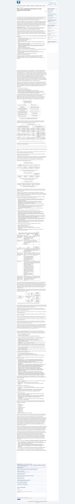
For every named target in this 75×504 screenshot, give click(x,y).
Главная (18, 5)
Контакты (34, 501)
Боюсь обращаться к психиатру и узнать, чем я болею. (52, 15)
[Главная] (18, 2)
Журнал (24, 5)
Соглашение (40, 501)
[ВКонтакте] (45, 11)
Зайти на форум (51, 23)
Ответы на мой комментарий (28, 498)
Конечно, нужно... (50, 27)
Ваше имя (18, 488)
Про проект (37, 501)
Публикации (28, 5)
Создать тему (55, 23)
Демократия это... (50, 31)
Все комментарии (21, 498)
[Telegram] (46, 11)
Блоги (41, 5)
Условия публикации (30, 501)
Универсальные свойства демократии (52, 32)
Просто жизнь (49, 12)
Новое (21, 5)
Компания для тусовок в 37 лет (52, 17)
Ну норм (49, 38)
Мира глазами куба (50, 10)
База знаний (32, 5)
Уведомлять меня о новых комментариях (23, 497)
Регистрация (50, 4)
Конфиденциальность (44, 501)
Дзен (48, 43)
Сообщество (37, 5)
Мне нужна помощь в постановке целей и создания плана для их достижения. (52, 20)
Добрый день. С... (50, 34)
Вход (55, 4)
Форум (44, 5)
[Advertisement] (32, 14)
